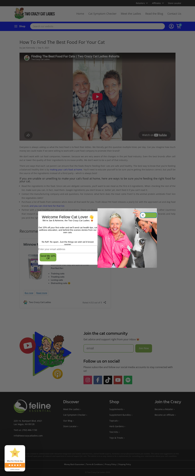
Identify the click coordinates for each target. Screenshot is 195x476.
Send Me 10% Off (48, 257)
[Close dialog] (148, 215)
